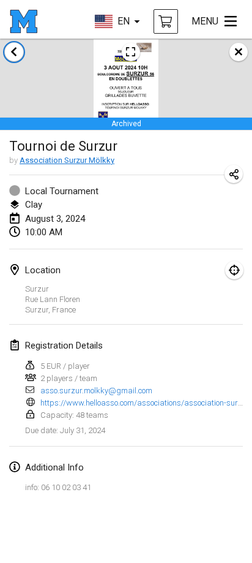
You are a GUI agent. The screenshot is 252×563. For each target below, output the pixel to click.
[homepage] (23, 21)
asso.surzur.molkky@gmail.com (96, 390)
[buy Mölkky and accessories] (166, 21)
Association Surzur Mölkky (67, 160)
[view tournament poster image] (131, 52)
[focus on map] (234, 270)
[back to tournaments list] (14, 52)
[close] (238, 52)
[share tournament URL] (233, 174)
